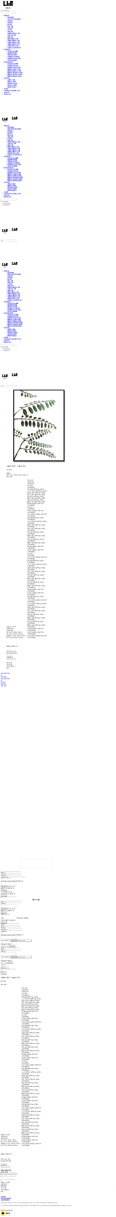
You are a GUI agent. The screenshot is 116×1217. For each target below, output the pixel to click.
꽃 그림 (9, 24)
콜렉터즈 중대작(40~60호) (15, 72)
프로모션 (10, 21)
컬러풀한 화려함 (12, 53)
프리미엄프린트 (8, 62)
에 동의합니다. (12, 881)
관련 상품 (4, 685)
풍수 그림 (10, 26)
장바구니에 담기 (5, 1166)
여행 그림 (10, 31)
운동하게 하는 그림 (12, 46)
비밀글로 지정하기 (6, 944)
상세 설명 (4, 676)
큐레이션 (6, 15)
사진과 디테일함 (12, 60)
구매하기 (3, 973)
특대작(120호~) (11, 87)
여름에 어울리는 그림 (13, 40)
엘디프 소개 (7, 94)
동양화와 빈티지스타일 (14, 58)
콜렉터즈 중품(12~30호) (14, 71)
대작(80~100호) (12, 85)
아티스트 (6, 92)
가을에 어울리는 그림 (13, 42)
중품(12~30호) (11, 81)
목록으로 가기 (4, 946)
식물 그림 (10, 28)
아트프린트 (7, 49)
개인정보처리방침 (6, 1198)
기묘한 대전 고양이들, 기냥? (12, 90)
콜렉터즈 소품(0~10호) (14, 69)
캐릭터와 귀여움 (12, 55)
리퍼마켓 (10, 22)
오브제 (6, 88)
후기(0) (3, 682)
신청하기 (3, 1184)
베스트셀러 (10, 17)
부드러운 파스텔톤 (12, 51)
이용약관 (3, 1196)
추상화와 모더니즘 (12, 65)
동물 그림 (10, 37)
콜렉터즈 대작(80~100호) (14, 74)
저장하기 (3, 890)
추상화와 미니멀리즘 (13, 56)
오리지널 (6, 78)
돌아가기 (3, 962)
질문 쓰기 (3, 922)
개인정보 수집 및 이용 (7, 881)
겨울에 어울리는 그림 (13, 44)
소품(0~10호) (11, 80)
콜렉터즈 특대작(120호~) (14, 76)
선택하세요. (10, 628)
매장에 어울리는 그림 (13, 33)
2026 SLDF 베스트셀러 (14, 19)
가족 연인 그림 (11, 35)
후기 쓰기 (3, 895)
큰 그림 (9, 29)
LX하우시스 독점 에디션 (14, 47)
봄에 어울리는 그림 (12, 38)
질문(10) (3, 684)
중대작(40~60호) (12, 83)
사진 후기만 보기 (8, 892)
